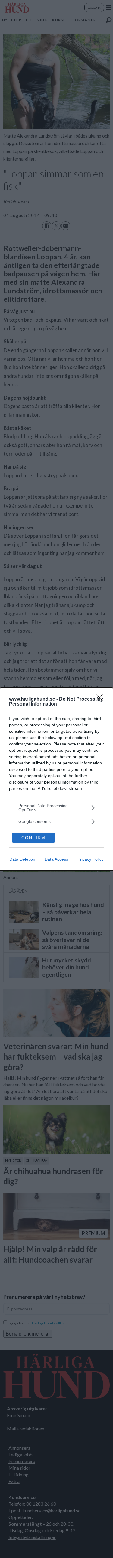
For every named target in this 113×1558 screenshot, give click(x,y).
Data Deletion (22, 859)
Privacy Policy (90, 859)
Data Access (56, 859)
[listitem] (56, 807)
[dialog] (56, 779)
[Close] (101, 699)
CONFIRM (33, 837)
